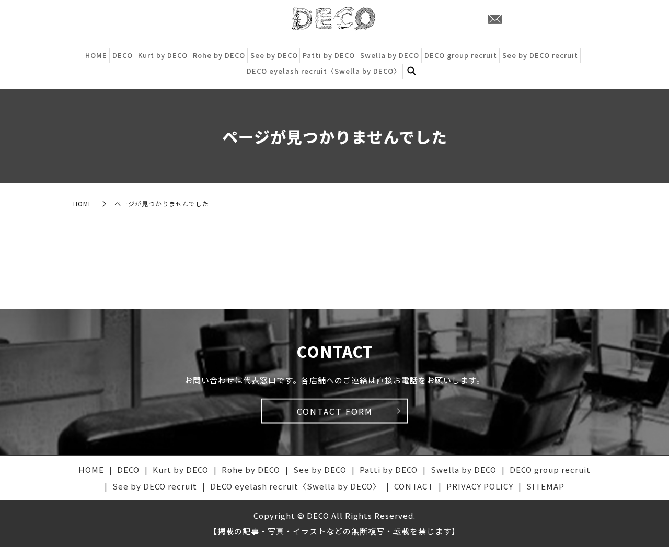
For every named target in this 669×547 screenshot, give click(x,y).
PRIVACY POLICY (479, 486)
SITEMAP (545, 486)
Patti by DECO (329, 55)
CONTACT (413, 486)
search (411, 71)
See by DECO (274, 55)
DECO (122, 55)
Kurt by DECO (163, 55)
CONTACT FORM (335, 411)
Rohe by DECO (219, 55)
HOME (96, 55)
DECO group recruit (460, 55)
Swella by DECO (389, 55)
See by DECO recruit (540, 55)
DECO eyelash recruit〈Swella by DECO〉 (324, 71)
